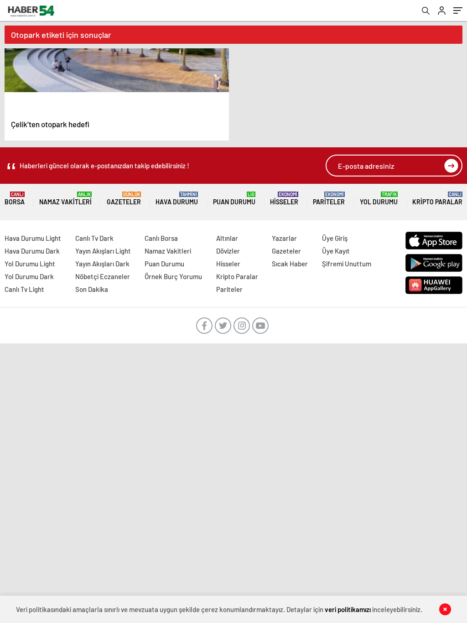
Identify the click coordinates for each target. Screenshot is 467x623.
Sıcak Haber (290, 264)
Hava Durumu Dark (32, 251)
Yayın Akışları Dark (102, 264)
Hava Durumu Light (33, 238)
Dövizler (228, 251)
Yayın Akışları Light (103, 251)
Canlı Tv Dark (94, 238)
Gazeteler (124, 199)
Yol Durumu (379, 199)
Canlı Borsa (161, 238)
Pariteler (329, 199)
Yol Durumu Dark (29, 276)
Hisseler (284, 199)
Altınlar (227, 238)
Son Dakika (91, 289)
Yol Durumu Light (30, 264)
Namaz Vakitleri (65, 199)
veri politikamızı (348, 609)
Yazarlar (284, 238)
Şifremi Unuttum (346, 264)
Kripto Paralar (437, 199)
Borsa (15, 199)
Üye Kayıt (336, 251)
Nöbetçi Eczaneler (102, 276)
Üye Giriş (335, 238)
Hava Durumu (177, 199)
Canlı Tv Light (24, 289)
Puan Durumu (234, 199)
